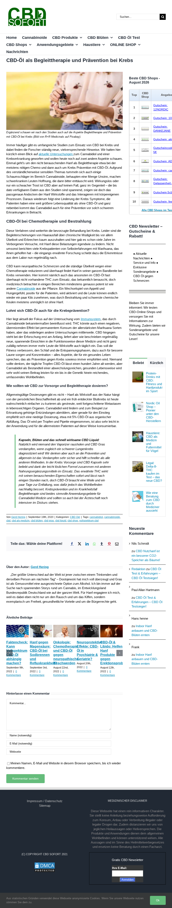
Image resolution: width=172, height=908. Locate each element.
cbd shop (73, 520)
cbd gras (49, 520)
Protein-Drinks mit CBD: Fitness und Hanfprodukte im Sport (154, 382)
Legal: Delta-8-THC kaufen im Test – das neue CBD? (154, 471)
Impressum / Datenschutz (45, 801)
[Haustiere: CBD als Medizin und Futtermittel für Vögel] (137, 433)
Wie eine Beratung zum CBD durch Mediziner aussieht (153, 501)
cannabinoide (112, 517)
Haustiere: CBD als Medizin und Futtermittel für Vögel (153, 442)
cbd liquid (60, 520)
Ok (158, 900)
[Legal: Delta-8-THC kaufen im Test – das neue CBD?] (137, 463)
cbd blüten (37, 520)
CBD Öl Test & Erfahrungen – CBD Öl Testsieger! (146, 573)
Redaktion (138, 569)
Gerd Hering (18, 517)
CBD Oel (75, 517)
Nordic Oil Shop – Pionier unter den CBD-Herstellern (153, 412)
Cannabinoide (26, 288)
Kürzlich (156, 363)
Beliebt (138, 363)
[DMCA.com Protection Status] (44, 864)
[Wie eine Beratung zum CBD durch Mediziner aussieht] (137, 493)
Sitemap (44, 805)
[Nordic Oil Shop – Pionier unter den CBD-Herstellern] (137, 403)
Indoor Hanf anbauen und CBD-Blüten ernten (145, 630)
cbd (8, 520)
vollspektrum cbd (89, 520)
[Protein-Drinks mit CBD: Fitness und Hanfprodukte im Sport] (137, 373)
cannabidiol (96, 517)
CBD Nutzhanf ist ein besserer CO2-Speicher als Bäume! (146, 555)
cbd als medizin (21, 520)
